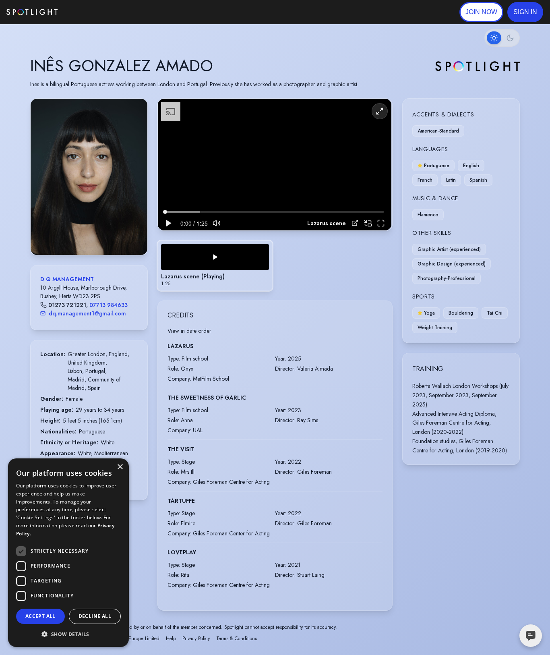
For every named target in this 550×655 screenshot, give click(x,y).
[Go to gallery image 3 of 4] (93, 234)
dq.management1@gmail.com (87, 313)
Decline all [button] (95, 616)
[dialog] (68, 552)
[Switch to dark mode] (502, 38)
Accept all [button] (40, 616)
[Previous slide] (43, 185)
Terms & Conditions (236, 638)
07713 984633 (108, 305)
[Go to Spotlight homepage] (32, 12)
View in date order (189, 331)
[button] (525, 12)
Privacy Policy (196, 638)
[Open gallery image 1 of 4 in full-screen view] (89, 177)
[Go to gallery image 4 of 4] (97, 234)
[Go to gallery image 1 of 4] (83, 234)
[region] (274, 164)
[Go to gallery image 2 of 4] (89, 234)
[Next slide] (134, 185)
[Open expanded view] (135, 111)
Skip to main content (89, 12)
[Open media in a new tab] (355, 223)
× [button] (120, 467)
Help (171, 638)
